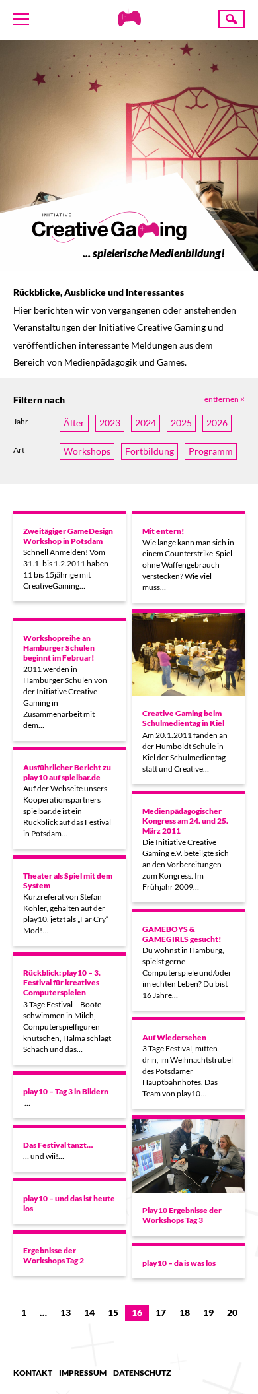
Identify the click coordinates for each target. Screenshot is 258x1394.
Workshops (87, 451)
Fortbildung (149, 451)
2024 (145, 422)
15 (113, 1312)
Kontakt (32, 1372)
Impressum (83, 1372)
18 (184, 1312)
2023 (109, 422)
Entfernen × (224, 399)
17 (160, 1312)
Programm (211, 451)
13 (65, 1312)
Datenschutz (142, 1372)
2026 (217, 422)
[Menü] (21, 19)
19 (208, 1312)
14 (89, 1312)
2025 (181, 422)
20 (232, 1312)
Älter (74, 422)
